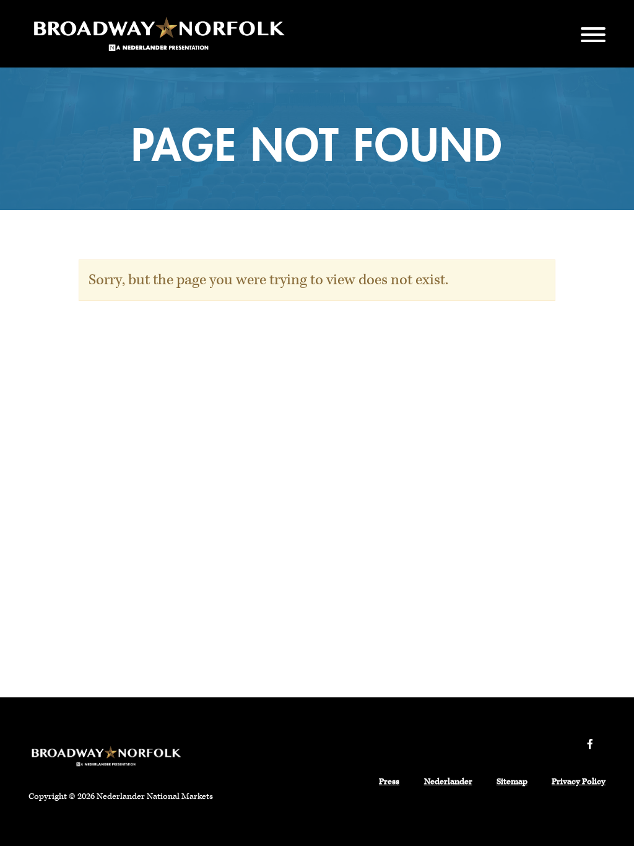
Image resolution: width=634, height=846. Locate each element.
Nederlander (448, 781)
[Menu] (593, 34)
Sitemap (512, 781)
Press (389, 781)
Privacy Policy (579, 781)
